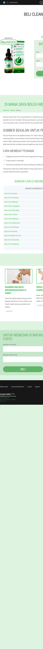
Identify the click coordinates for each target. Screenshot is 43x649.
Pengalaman (4, 387)
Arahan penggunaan (17, 387)
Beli (23, 369)
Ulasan (29, 387)
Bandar (37, 387)
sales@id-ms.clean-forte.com (8, 396)
